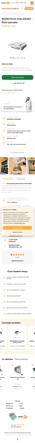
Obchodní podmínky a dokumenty (23, 435)
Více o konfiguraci (12, 202)
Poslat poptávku (29, 8)
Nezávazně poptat (17, 77)
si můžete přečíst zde (19, 223)
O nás (21, 403)
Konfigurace (9, 403)
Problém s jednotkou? (10, 8)
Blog (21, 406)
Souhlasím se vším (17, 228)
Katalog (17, 401)
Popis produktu (8, 179)
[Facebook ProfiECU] (17, 440)
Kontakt (22, 408)
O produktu (21, 179)
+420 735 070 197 (18, 83)
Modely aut (9, 406)
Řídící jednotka (17, 388)
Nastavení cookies (17, 232)
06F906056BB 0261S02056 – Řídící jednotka (17, 341)
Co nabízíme (9, 408)
